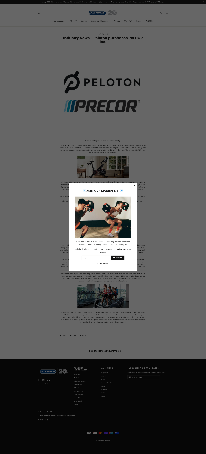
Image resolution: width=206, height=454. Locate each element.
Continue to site (103, 263)
